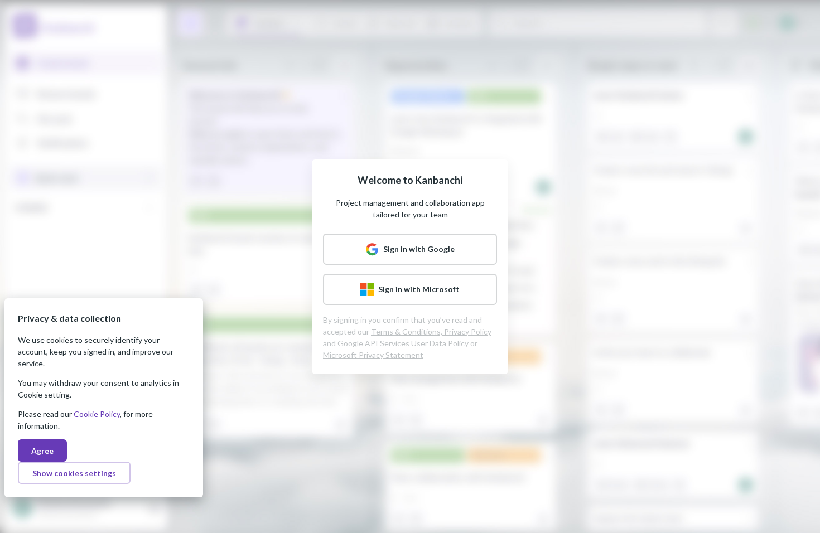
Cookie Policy (97, 414)
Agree (42, 451)
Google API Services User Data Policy (403, 343)
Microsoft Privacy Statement (373, 355)
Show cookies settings (74, 473)
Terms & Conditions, (407, 331)
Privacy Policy (467, 331)
